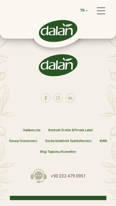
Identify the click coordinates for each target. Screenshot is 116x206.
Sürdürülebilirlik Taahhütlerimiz (68, 141)
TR (82, 10)
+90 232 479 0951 (68, 176)
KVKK (103, 141)
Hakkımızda (32, 130)
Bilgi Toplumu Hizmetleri (58, 151)
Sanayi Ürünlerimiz (23, 141)
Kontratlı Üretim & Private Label (70, 130)
